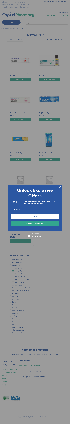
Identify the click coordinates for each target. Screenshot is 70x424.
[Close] (60, 187)
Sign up (35, 216)
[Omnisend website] (35, 235)
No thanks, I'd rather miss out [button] (35, 224)
